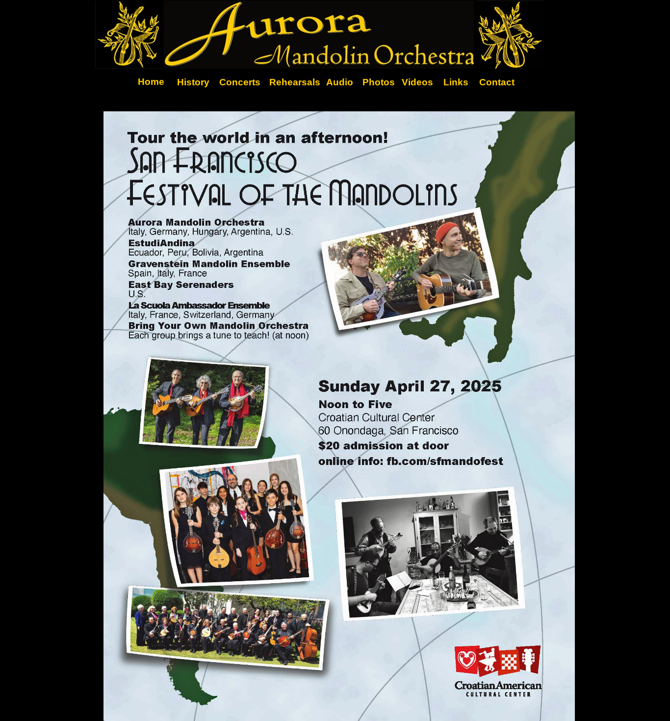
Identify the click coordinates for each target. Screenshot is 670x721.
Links (455, 82)
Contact (497, 82)
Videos (417, 82)
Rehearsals (294, 82)
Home (151, 82)
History (193, 82)
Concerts (239, 82)
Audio (339, 82)
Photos (378, 82)
